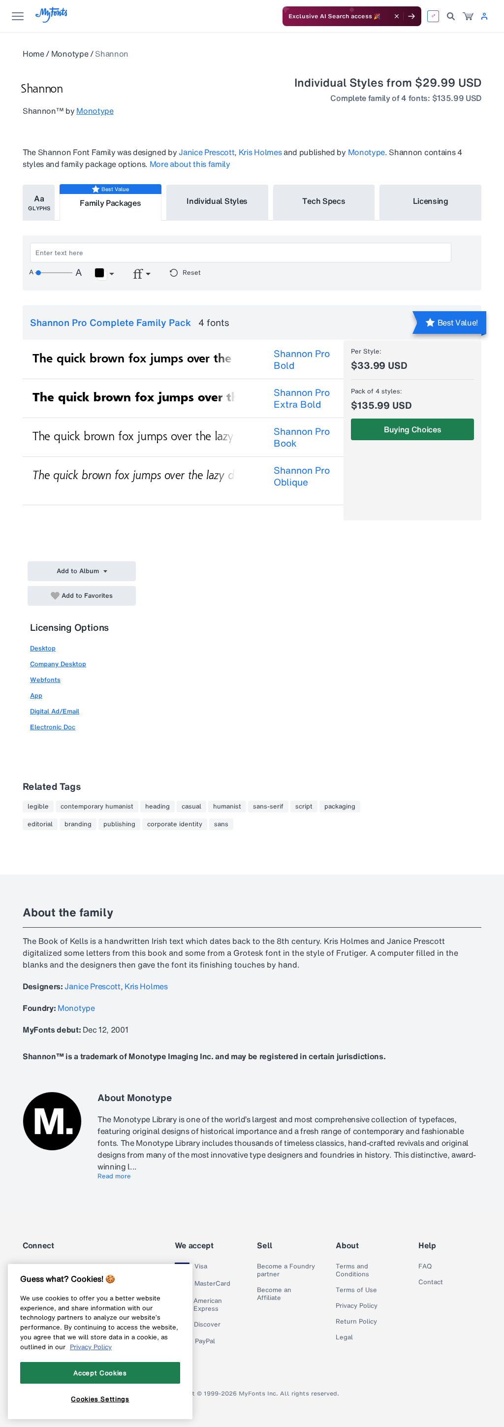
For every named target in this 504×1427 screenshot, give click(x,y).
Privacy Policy (357, 1306)
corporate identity (174, 824)
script (304, 807)
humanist (227, 807)
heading (157, 807)
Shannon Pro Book (302, 437)
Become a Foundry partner (286, 1270)
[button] (104, 274)
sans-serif (268, 807)
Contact (430, 1282)
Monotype (69, 54)
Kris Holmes (260, 152)
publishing (119, 824)
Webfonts (45, 679)
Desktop (43, 648)
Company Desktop (58, 664)
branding (78, 824)
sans (221, 824)
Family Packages (110, 203)
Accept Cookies (99, 1373)
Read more (114, 1176)
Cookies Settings (100, 1399)
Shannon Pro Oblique (302, 476)
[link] (468, 16)
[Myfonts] (51, 20)
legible (38, 807)
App (36, 695)
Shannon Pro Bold (302, 359)
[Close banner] (397, 16)
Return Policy (356, 1322)
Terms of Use (356, 1290)
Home (33, 54)
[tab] (39, 203)
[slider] (53, 272)
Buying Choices (412, 429)
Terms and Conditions (352, 1270)
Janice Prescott (206, 152)
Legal (344, 1337)
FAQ (425, 1266)
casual (191, 807)
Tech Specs (323, 201)
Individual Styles (217, 201)
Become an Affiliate (274, 1294)
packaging (339, 807)
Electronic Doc (52, 727)
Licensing (430, 201)
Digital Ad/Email (54, 711)
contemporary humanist (97, 807)
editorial (40, 824)
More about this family (190, 164)
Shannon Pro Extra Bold (302, 398)
